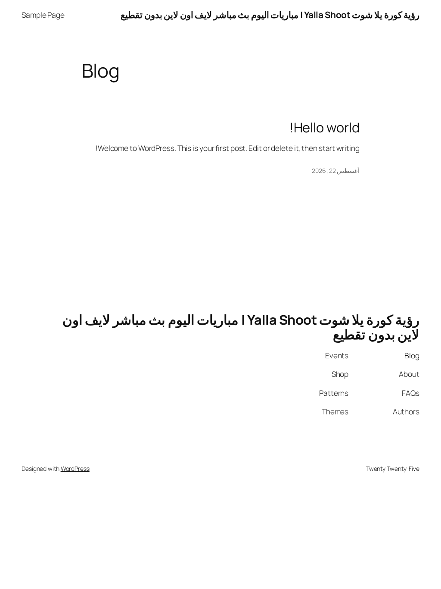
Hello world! (324, 127)
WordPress (75, 468)
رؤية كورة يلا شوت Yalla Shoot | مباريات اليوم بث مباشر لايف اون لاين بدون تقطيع (270, 15)
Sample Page (43, 14)
